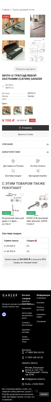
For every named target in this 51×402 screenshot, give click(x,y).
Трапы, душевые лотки (23, 9)
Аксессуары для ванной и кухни (27, 315)
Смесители (26, 308)
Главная (6, 9)
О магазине (41, 298)
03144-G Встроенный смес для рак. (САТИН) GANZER (38, 219)
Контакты (40, 303)
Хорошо (44, 394)
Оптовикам (41, 321)
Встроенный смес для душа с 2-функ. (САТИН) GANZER (13, 219)
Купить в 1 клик (25, 134)
